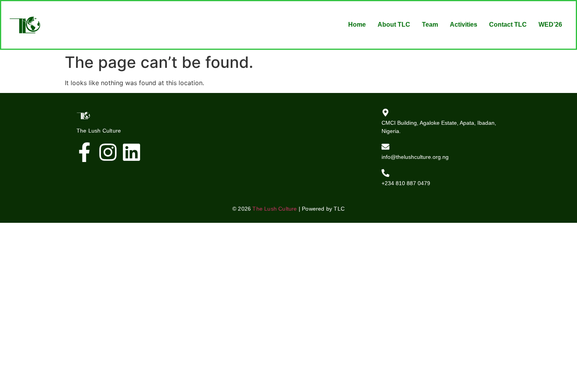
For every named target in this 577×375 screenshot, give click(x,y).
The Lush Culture (274, 209)
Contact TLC (508, 24)
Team (430, 24)
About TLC (394, 24)
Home (357, 24)
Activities (463, 24)
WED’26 (550, 24)
